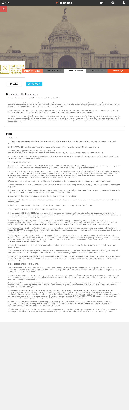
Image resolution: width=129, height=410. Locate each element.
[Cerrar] (3, 9)
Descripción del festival (22, 94)
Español (34, 84)
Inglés (14, 84)
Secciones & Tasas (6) (96, 71)
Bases (9, 134)
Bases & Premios (75, 71)
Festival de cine (54, 71)
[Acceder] (123, 3)
